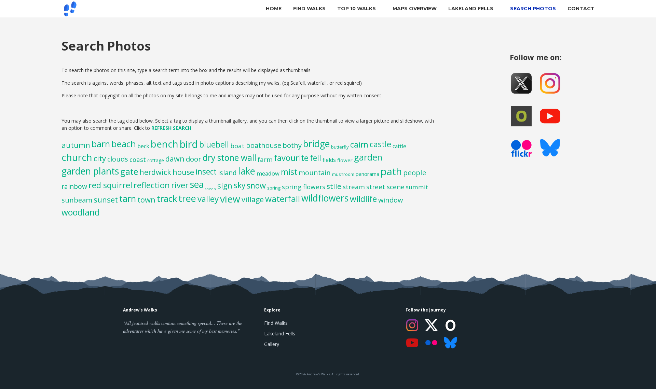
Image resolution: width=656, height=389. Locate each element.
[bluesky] (550, 149)
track (167, 198)
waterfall (282, 198)
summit (417, 187)
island (227, 172)
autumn (76, 145)
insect (206, 171)
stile (334, 186)
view (230, 198)
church (77, 157)
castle (380, 144)
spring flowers (303, 186)
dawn (174, 159)
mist (289, 171)
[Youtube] (550, 116)
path (391, 171)
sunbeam (77, 200)
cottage (155, 160)
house (183, 172)
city (100, 158)
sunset (106, 199)
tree (187, 198)
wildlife (363, 198)
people (414, 172)
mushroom (343, 174)
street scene (385, 186)
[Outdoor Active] (521, 116)
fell (315, 158)
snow (256, 185)
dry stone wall (229, 157)
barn (101, 144)
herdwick (155, 172)
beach (123, 144)
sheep (210, 188)
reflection (152, 185)
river (180, 185)
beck (143, 146)
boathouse (263, 145)
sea (197, 184)
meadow (268, 173)
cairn (359, 144)
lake (246, 171)
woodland (81, 212)
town (146, 199)
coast (137, 159)
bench (164, 144)
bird (189, 144)
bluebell (214, 144)
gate (129, 171)
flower (345, 160)
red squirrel (110, 185)
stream (354, 186)
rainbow (74, 186)
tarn (127, 198)
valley (208, 198)
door (193, 159)
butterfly (340, 147)
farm (265, 159)
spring (274, 188)
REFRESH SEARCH (171, 128)
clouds (117, 159)
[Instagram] (412, 325)
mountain (315, 172)
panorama (367, 173)
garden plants (90, 171)
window (390, 200)
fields (329, 160)
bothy (292, 145)
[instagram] (550, 83)
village (253, 199)
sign (224, 185)
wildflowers (324, 198)
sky (239, 185)
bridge (316, 143)
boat (237, 145)
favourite (291, 157)
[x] (521, 83)
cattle (399, 146)
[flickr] (521, 150)
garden (368, 157)
